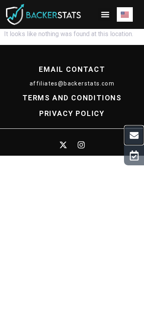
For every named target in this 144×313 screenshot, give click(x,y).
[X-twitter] (63, 145)
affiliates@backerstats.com (72, 83)
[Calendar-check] (134, 155)
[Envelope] (134, 135)
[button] (105, 14)
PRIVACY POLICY (72, 113)
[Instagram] (81, 145)
